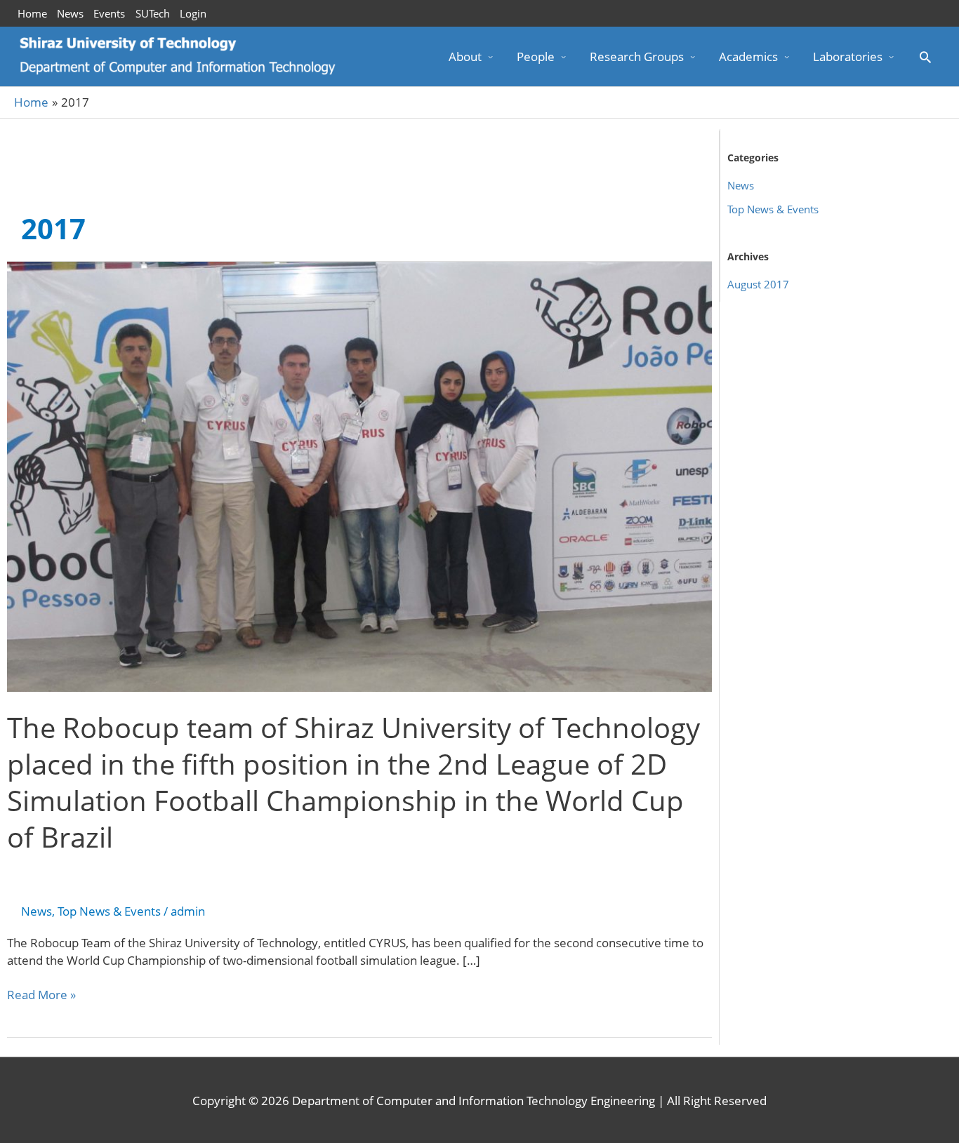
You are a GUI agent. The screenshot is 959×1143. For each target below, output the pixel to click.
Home (32, 13)
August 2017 (758, 284)
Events (109, 13)
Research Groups (637, 56)
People (536, 56)
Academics (748, 56)
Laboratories (847, 56)
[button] (925, 57)
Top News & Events (109, 911)
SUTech (152, 13)
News (70, 13)
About (465, 56)
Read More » (41, 995)
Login (193, 13)
